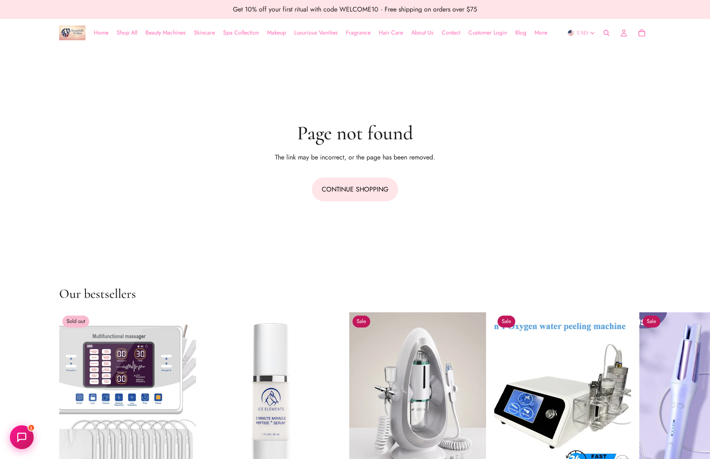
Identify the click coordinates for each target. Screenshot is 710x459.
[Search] (606, 33)
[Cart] (642, 33)
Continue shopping (355, 189)
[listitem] (540, 32)
